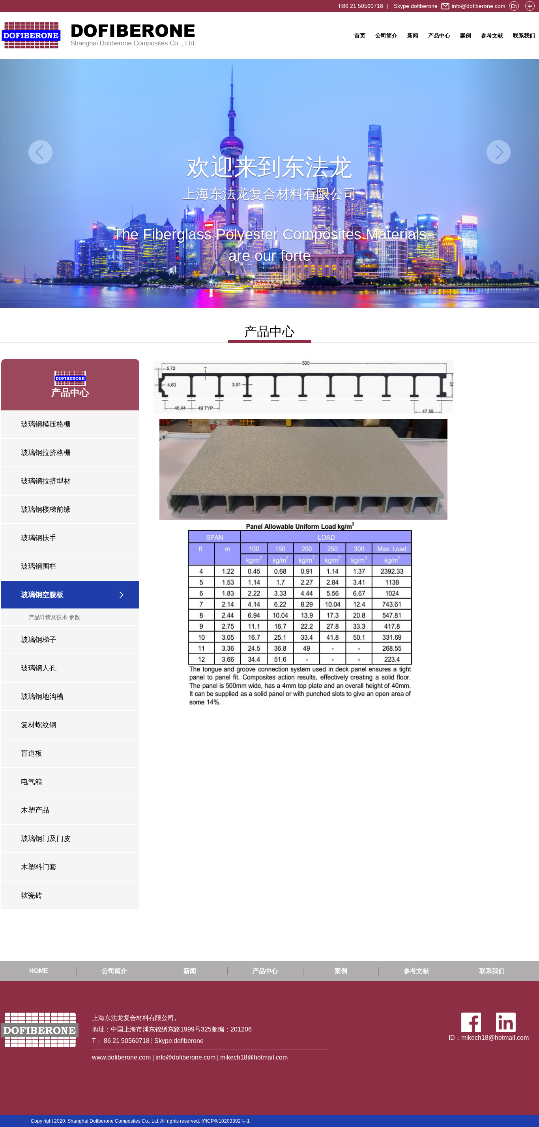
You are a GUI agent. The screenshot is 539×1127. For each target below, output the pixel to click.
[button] (40, 183)
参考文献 (492, 35)
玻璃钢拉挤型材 (46, 481)
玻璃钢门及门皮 (46, 838)
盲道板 (31, 753)
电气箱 (31, 782)
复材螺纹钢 (38, 725)
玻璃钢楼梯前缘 (46, 509)
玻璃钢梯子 (38, 640)
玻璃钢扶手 (38, 538)
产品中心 (439, 35)
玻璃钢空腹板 (42, 595)
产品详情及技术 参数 (54, 617)
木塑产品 (35, 810)
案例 (465, 35)
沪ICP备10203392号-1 (225, 1121)
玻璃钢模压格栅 (46, 424)
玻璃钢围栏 (38, 566)
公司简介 (386, 35)
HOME (38, 971)
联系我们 (524, 35)
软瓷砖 (31, 895)
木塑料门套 (38, 867)
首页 (359, 35)
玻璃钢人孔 (38, 668)
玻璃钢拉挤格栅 (46, 453)
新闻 (412, 35)
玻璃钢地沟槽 (42, 696)
